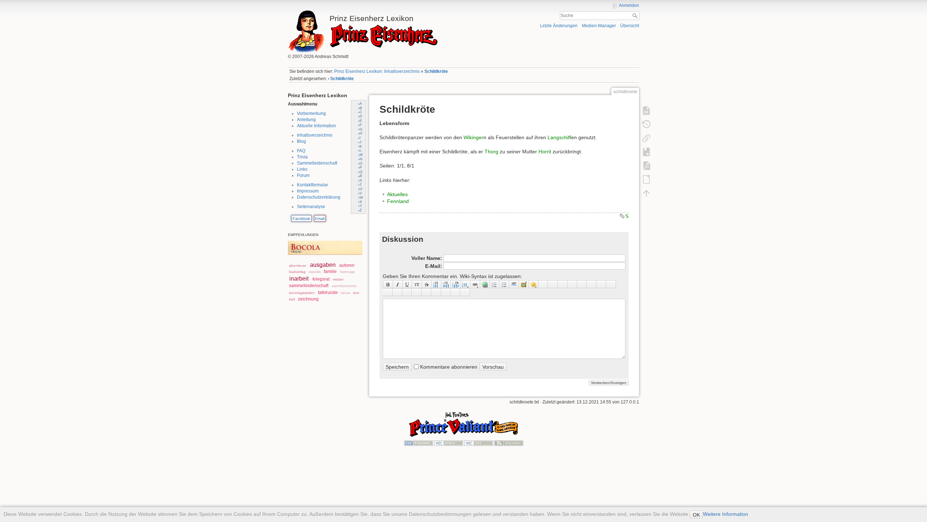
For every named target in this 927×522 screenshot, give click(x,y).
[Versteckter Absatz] (562, 284)
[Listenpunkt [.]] (504, 284)
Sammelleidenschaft (317, 163)
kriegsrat (321, 279)
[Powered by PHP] (418, 442)
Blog (301, 141)
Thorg (491, 151)
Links (302, 169)
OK (696, 515)
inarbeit (299, 279)
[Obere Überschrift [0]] (456, 284)
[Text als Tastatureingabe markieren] (572, 284)
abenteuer (297, 266)
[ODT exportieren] (646, 179)
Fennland (398, 201)
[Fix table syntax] (601, 284)
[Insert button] (553, 284)
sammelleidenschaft (308, 285)
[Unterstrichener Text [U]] (407, 284)
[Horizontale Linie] (514, 284)
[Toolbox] (465, 292)
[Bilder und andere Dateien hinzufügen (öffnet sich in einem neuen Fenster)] (524, 284)
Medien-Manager (599, 25)
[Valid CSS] (478, 442)
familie (330, 271)
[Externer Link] (485, 284)
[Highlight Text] (397, 292)
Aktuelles (397, 194)
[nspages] (591, 284)
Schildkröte (436, 71)
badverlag (297, 272)
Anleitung (306, 119)
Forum (303, 175)
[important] (426, 292)
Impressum (308, 191)
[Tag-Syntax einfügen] (611, 284)
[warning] (436, 292)
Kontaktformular (312, 184)
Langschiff (559, 137)
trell (292, 299)
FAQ (301, 150)
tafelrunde (328, 292)
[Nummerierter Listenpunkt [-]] (495, 284)
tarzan (345, 293)
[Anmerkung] (582, 284)
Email (319, 218)
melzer (338, 279)
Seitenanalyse (311, 206)
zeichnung (308, 299)
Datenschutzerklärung (318, 197)
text (356, 293)
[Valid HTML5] (448, 442)
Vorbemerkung (311, 113)
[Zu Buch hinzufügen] (646, 151)
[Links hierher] (646, 138)
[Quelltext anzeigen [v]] (646, 110)
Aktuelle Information (316, 125)
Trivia (302, 157)
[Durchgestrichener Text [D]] (427, 284)
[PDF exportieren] (646, 165)
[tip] (416, 292)
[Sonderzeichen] (543, 284)
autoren (347, 265)
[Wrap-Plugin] (388, 292)
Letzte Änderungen (559, 25)
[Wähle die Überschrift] (465, 284)
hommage (347, 272)
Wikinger (473, 137)
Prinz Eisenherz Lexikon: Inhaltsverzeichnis (377, 71)
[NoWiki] (446, 292)
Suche (635, 15)
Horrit (544, 151)
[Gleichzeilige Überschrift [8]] (436, 284)
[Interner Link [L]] (475, 284)
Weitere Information (725, 514)
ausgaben (323, 265)
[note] (407, 292)
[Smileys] (533, 284)
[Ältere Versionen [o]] (646, 124)
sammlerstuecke (344, 286)
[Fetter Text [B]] (388, 284)
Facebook (301, 218)
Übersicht (629, 25)
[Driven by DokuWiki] (508, 442)
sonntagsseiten (302, 293)
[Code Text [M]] (417, 284)
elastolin (315, 272)
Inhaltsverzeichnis (314, 135)
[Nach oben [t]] (646, 193)
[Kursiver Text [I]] (398, 284)
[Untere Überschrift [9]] (446, 284)
